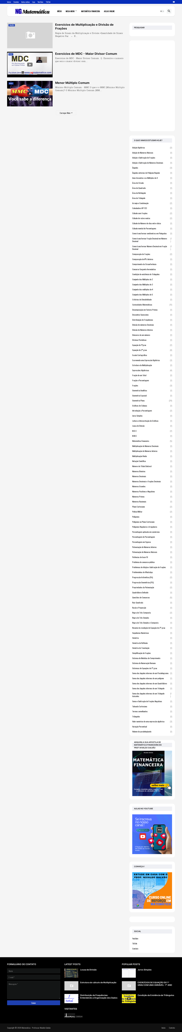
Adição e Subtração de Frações (152, 157)
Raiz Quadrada (152, 602)
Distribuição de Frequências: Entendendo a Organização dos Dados (98, 996)
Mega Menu (70, 11)
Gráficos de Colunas (152, 405)
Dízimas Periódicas (152, 339)
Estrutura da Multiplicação (152, 365)
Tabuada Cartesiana (152, 706)
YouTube (40, 2)
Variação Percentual (152, 726)
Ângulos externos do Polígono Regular (152, 172)
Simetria (152, 637)
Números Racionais (152, 501)
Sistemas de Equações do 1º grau (152, 668)
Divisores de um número (152, 334)
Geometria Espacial (152, 395)
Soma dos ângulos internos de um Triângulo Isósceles (151, 695)
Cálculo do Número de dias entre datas (152, 223)
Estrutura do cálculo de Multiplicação (98, 982)
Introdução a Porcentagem (152, 410)
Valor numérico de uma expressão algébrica (152, 721)
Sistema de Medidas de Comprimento (152, 658)
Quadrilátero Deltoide (152, 592)
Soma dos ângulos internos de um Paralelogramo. (152, 673)
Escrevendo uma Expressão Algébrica (152, 360)
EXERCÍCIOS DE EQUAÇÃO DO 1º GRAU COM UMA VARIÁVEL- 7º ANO (155, 983)
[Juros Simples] (129, 973)
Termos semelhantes (152, 711)
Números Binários (152, 471)
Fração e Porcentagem (152, 380)
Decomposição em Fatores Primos (152, 309)
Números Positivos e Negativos (152, 491)
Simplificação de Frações (152, 652)
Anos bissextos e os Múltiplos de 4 (152, 177)
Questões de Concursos (152, 597)
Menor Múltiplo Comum (72, 83)
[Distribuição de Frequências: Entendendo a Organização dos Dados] (71, 998)
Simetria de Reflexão (152, 642)
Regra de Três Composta (152, 612)
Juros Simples (152, 415)
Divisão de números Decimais (152, 324)
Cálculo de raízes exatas (152, 218)
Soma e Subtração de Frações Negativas (152, 701)
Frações (152, 385)
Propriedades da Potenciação (152, 587)
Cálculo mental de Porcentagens (152, 228)
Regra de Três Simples (152, 617)
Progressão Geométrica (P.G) (152, 582)
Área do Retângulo (152, 192)
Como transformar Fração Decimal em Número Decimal (152, 240)
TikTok (48, 2)
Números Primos (152, 496)
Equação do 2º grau (152, 349)
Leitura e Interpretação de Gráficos (152, 420)
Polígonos (152, 516)
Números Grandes (152, 486)
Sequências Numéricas (152, 632)
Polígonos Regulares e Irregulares (152, 526)
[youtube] (174, 2)
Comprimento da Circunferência (152, 264)
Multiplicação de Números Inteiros (152, 450)
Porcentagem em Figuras (152, 541)
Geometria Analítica (152, 390)
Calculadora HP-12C (152, 208)
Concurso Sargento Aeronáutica (152, 269)
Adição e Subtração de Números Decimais (152, 162)
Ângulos (152, 167)
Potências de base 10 (152, 557)
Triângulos (152, 716)
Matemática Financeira (90, 11)
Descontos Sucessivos (152, 314)
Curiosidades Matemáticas (152, 304)
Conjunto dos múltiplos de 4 (152, 289)
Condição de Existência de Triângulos (156, 995)
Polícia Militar (152, 511)
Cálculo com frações (152, 213)
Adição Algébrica (152, 147)
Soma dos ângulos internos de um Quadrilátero (152, 683)
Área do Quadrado (152, 187)
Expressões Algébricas (152, 370)
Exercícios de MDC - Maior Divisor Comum (86, 53)
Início (9, 2)
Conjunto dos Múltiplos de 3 (152, 284)
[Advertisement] (152, 85)
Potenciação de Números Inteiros (152, 547)
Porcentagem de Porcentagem (152, 536)
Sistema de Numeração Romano (152, 663)
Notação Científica (152, 461)
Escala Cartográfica (152, 355)
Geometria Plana (152, 400)
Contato (16, 2)
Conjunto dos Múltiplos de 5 (152, 294)
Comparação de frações (152, 254)
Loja (33, 2)
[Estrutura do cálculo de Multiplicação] (71, 985)
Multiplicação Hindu (152, 456)
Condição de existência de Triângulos (152, 274)
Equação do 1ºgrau (152, 344)
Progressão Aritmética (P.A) (152, 577)
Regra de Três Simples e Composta (152, 622)
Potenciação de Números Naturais (152, 551)
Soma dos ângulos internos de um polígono (152, 678)
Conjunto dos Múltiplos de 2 (152, 279)
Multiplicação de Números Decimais (152, 445)
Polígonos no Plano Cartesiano (152, 521)
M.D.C (152, 430)
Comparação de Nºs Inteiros (152, 259)
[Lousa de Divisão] (71, 973)
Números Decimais (152, 476)
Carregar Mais (65, 112)
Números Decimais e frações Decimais (152, 481)
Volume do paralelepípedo (152, 731)
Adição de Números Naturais (152, 152)
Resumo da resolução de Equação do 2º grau (152, 627)
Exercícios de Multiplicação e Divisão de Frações (84, 26)
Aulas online (25, 2)
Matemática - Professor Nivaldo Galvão (36, 1027)
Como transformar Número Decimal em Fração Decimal (152, 248)
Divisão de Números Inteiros (152, 329)
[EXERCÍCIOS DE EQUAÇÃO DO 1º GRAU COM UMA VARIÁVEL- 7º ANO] (129, 985)
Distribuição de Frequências (152, 319)
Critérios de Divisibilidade (152, 299)
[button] (162, 11)
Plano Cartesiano (152, 506)
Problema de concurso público (152, 562)
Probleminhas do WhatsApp (152, 572)
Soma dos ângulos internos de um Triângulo (152, 688)
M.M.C (152, 435)
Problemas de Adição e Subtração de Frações (152, 567)
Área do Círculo (152, 182)
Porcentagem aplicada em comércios (152, 531)
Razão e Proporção (152, 607)
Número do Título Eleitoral (152, 466)
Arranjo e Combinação (152, 203)
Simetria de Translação (152, 647)
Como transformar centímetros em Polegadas (152, 233)
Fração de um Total (152, 375)
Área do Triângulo (152, 197)
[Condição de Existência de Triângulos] (129, 998)
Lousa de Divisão (152, 425)
